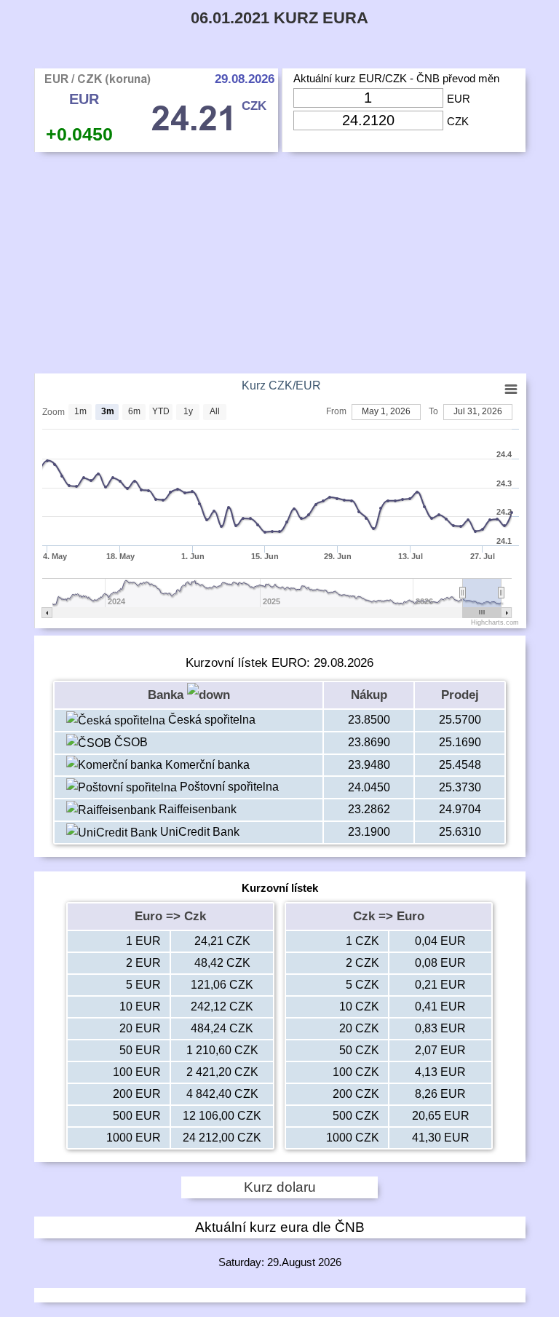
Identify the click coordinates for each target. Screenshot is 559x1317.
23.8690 (369, 742)
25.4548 (460, 765)
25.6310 (460, 832)
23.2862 (369, 809)
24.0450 (369, 787)
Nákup (369, 695)
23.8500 (369, 719)
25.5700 (460, 719)
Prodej (460, 695)
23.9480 (369, 765)
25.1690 (460, 742)
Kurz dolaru (280, 1187)
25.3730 (460, 787)
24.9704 (460, 809)
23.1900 (369, 832)
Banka (167, 695)
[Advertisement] (280, 266)
